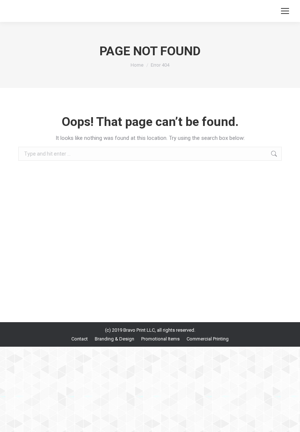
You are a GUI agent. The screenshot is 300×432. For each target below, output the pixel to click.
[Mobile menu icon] (285, 11)
